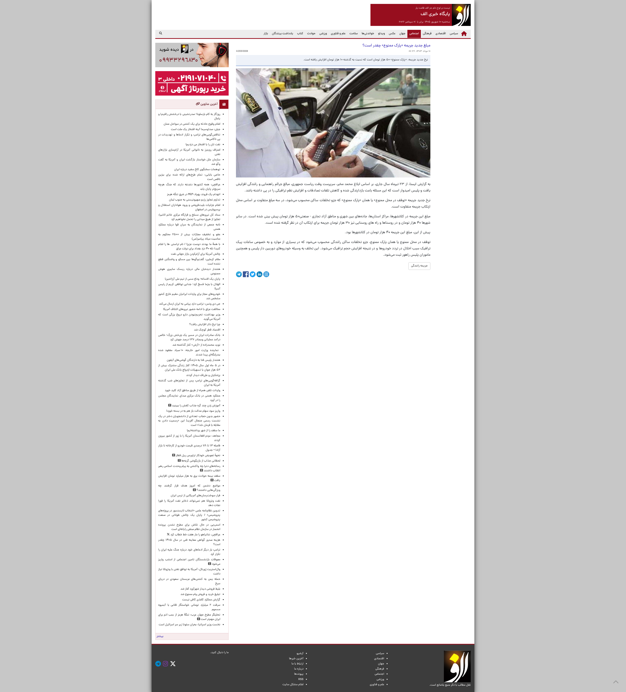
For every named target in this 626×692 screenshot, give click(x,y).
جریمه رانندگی (419, 266)
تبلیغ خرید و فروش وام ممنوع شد (200, 594)
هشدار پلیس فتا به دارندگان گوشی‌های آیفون (193, 360)
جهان (402, 34)
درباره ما (298, 669)
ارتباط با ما (297, 664)
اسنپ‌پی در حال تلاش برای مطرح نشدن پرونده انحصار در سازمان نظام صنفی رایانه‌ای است (189, 527)
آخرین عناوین (209, 104)
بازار (266, 34)
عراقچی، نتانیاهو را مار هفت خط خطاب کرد (195, 535)
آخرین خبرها (296, 659)
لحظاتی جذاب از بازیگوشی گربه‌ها (200, 461)
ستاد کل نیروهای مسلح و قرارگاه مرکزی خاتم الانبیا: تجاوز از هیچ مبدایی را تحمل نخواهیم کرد (189, 217)
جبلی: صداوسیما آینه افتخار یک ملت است (195, 129)
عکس (392, 34)
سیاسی (454, 34)
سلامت (353, 34)
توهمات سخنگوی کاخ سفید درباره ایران (197, 169)
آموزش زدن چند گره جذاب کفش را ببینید (195, 406)
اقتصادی (441, 34)
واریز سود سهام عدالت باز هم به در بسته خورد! (193, 411)
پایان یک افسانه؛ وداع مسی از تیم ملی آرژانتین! (192, 279)
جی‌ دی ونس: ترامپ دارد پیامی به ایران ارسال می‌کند (189, 304)
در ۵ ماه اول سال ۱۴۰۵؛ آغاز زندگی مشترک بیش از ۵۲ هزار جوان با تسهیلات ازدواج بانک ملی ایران (189, 367)
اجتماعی (413, 33)
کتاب (300, 34)
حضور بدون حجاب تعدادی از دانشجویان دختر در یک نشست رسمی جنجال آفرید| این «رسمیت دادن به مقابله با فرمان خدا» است (189, 421)
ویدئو (381, 34)
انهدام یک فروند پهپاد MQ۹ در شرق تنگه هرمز (193, 194)
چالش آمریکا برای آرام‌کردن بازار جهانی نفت (195, 254)
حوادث (311, 34)
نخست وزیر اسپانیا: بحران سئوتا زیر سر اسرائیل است (189, 625)
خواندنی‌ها (368, 34)
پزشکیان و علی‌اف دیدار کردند (203, 375)
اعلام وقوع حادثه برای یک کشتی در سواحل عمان (192, 124)
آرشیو (300, 653)
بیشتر (159, 636)
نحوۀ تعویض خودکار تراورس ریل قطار (197, 455)
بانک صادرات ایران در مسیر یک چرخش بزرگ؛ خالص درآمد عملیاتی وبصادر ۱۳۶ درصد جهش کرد (189, 337)
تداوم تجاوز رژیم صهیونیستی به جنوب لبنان (194, 200)
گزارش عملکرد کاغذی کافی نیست (201, 600)
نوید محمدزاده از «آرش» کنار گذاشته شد (196, 345)
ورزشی (323, 34)
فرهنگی (427, 34)
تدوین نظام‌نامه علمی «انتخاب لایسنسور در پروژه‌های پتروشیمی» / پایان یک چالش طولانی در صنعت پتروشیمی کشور (189, 515)
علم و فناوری (338, 34)
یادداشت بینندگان (282, 34)
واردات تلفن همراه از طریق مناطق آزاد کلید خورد (192, 390)
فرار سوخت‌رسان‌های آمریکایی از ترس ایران (195, 496)
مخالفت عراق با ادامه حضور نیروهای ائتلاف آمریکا (191, 309)
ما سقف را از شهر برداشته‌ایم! (203, 430)
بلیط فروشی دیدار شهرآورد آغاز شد (200, 589)
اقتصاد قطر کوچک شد (207, 330)
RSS (300, 679)
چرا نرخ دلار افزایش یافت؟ (204, 324)
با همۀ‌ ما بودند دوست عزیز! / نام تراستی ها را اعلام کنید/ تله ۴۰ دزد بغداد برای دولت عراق (189, 246)
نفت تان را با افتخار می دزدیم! (203, 145)
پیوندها (298, 674)
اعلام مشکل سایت (292, 684)
